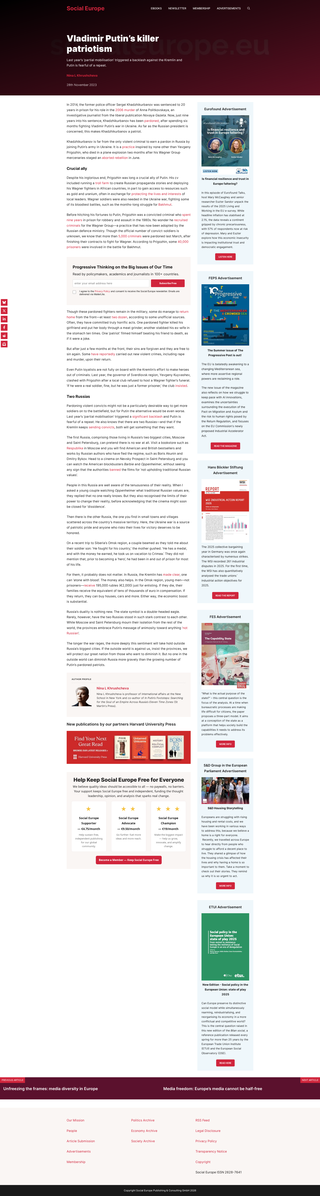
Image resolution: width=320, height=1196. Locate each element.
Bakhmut (165, 204)
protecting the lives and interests (156, 194)
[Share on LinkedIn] (4, 319)
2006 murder (125, 110)
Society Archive (143, 1141)
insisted (181, 386)
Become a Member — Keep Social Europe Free (129, 860)
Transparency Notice (211, 1151)
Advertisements (229, 8)
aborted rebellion (115, 158)
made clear (171, 575)
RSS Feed (203, 1120)
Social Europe (85, 8)
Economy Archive (144, 1131)
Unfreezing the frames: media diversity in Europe (50, 1088)
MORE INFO (225, 885)
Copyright (203, 1162)
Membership (201, 8)
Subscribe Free (167, 283)
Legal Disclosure (208, 1131)
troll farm (102, 183)
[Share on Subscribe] (4, 344)
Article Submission (81, 1141)
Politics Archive (142, 1120)
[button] (248, 8)
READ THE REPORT (225, 595)
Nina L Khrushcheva (82, 75)
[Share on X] (4, 310)
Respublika (75, 448)
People (72, 1131)
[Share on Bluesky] (4, 302)
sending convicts (101, 427)
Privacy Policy (102, 291)
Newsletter (177, 8)
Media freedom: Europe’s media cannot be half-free (212, 1088)
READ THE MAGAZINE (225, 446)
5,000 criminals (130, 236)
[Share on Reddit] (4, 335)
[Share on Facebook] (4, 327)
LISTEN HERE (225, 256)
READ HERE (225, 1063)
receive (89, 585)
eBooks (156, 8)
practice (128, 147)
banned (115, 470)
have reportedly (103, 354)
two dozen (119, 317)
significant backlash (147, 416)
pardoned (151, 121)
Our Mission (75, 1120)
